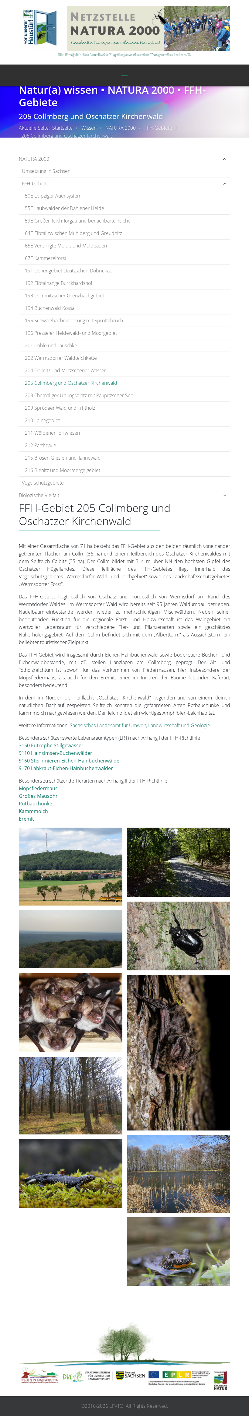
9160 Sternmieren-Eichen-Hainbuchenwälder (70, 760)
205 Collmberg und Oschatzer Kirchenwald (71, 383)
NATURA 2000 (34, 159)
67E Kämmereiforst (45, 258)
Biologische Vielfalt (39, 495)
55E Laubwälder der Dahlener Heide (64, 208)
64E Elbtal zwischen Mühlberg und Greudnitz (73, 233)
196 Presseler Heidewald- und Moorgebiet (71, 333)
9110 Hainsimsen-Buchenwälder (55, 753)
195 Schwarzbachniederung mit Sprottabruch (74, 320)
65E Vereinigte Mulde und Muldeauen (66, 245)
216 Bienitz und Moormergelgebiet (62, 470)
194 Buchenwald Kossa (49, 308)
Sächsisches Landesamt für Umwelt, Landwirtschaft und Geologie (140, 725)
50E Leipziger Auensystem (53, 195)
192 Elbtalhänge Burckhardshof (58, 283)
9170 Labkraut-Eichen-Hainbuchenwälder (66, 768)
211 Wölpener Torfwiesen (52, 432)
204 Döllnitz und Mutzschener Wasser (65, 370)
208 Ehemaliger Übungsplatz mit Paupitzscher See (79, 395)
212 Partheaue (40, 445)
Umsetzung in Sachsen (46, 171)
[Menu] (124, 75)
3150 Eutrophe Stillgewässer (51, 745)
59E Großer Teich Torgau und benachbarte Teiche (78, 220)
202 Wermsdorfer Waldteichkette (61, 358)
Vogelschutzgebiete (43, 482)
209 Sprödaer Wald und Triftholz (60, 408)
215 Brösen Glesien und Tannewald (63, 457)
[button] (195, 159)
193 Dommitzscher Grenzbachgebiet (64, 295)
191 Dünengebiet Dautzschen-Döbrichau (68, 270)
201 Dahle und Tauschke (51, 345)
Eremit (26, 818)
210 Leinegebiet (42, 420)
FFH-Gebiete (35, 183)
